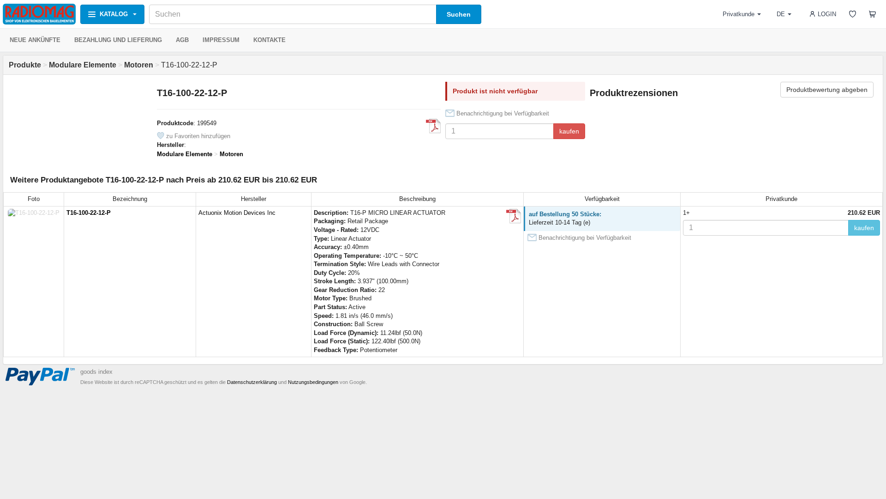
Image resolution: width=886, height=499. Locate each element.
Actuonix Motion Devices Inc (236, 212)
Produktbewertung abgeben (827, 89)
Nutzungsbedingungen (313, 382)
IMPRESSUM (221, 40)
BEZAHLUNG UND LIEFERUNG (118, 40)
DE (781, 14)
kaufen (569, 131)
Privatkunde (738, 14)
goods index (96, 371)
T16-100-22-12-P (88, 212)
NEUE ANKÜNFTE (35, 40)
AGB (182, 40)
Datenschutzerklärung (252, 382)
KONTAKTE (269, 40)
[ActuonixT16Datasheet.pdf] (433, 126)
